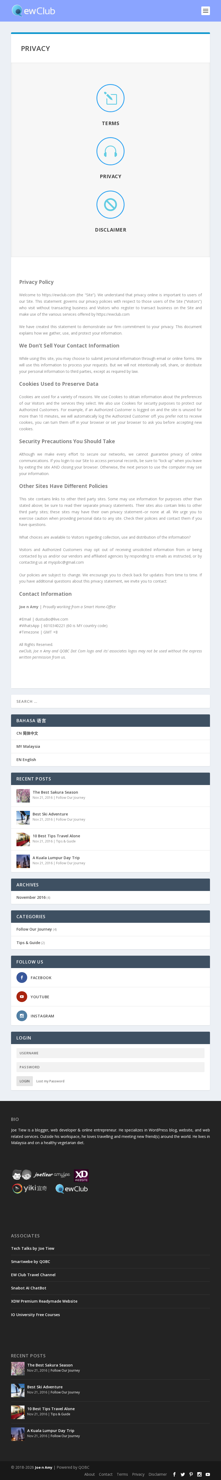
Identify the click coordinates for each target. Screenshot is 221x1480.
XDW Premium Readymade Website (44, 1301)
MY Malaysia (28, 746)
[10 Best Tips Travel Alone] (23, 839)
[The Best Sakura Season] (23, 796)
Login (25, 1081)
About (89, 1474)
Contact (106, 1474)
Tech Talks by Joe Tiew (32, 1248)
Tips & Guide (66, 841)
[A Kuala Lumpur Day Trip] (23, 861)
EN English (26, 759)
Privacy (111, 176)
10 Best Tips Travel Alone (56, 835)
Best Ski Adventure (50, 814)
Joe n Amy (43, 1467)
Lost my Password (50, 1081)
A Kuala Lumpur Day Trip (56, 857)
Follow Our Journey (70, 797)
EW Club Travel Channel (33, 1274)
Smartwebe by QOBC (30, 1261)
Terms (110, 123)
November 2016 (31, 897)
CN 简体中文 (27, 733)
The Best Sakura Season (55, 792)
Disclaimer (110, 229)
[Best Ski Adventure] (23, 817)
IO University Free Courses (35, 1314)
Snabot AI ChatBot (28, 1287)
